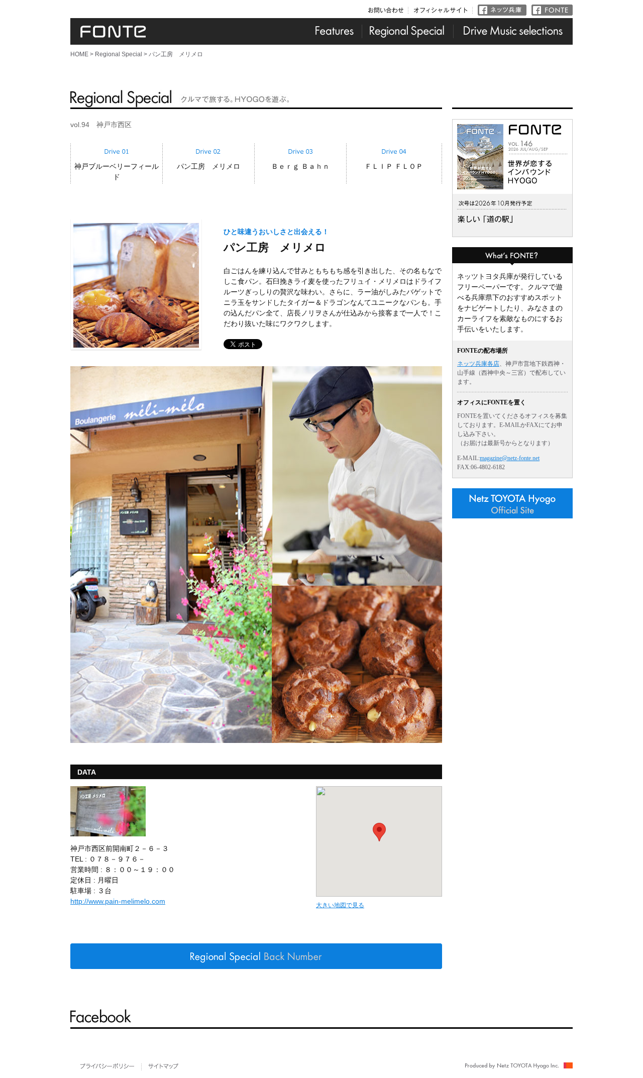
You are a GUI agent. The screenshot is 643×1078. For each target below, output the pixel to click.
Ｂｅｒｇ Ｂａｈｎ (300, 166)
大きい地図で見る (340, 905)
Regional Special (118, 54)
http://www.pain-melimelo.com (117, 901)
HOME (79, 54)
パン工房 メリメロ (208, 166)
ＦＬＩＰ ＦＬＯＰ (394, 166)
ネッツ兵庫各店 (478, 363)
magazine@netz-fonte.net (510, 458)
